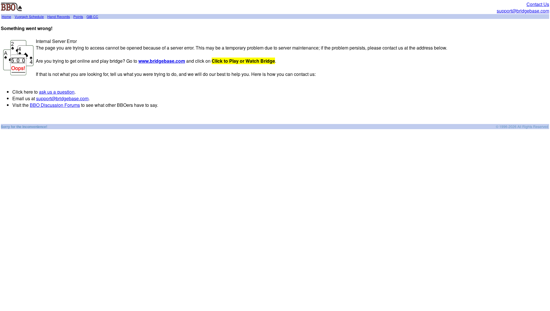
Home (6, 16)
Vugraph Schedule (29, 16)
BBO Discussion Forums (55, 105)
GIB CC (92, 16)
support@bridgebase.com (523, 10)
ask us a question (56, 91)
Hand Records (58, 16)
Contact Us (538, 4)
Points (78, 16)
